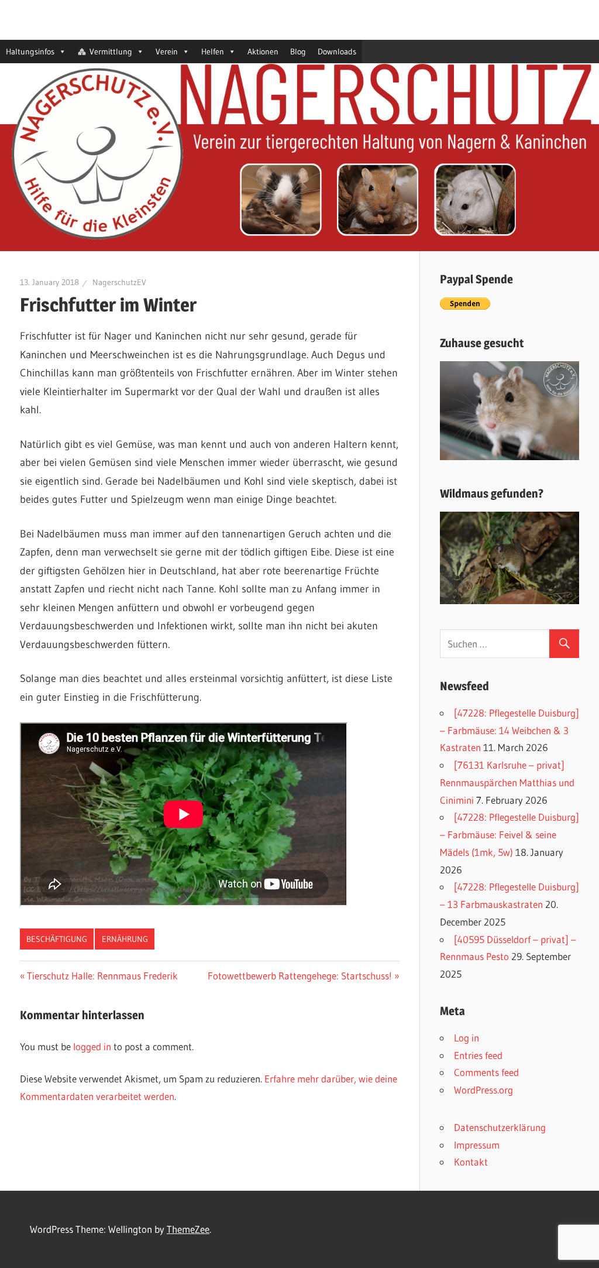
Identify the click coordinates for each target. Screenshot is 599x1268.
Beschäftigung (56, 939)
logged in (92, 1046)
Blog (298, 51)
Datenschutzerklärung (500, 1127)
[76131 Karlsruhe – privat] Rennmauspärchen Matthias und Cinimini (507, 782)
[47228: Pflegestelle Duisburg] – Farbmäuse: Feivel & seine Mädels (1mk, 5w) (509, 834)
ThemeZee (188, 1229)
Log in (466, 1037)
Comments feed (486, 1072)
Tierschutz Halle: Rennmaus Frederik (102, 975)
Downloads (337, 51)
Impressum (477, 1145)
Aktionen (262, 51)
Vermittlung (110, 51)
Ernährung (125, 939)
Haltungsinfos (30, 51)
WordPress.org (483, 1090)
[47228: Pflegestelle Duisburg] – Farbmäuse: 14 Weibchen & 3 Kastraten (509, 730)
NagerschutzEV (119, 282)
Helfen (212, 51)
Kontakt (471, 1162)
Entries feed (478, 1055)
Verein (167, 51)
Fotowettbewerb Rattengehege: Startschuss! (300, 975)
